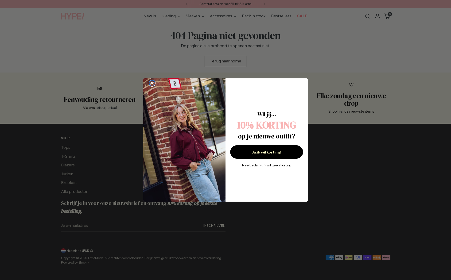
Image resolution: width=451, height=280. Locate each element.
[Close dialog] (152, 83)
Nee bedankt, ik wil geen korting (266, 165)
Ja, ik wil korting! (266, 152)
